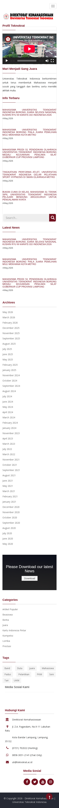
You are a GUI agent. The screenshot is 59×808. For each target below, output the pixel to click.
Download (29, 578)
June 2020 (7, 538)
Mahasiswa (48, 668)
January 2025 (9, 370)
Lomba (6, 640)
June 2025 (7, 354)
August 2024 (9, 391)
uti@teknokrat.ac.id (22, 762)
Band (7, 668)
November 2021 (11, 459)
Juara (5, 625)
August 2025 (9, 343)
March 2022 (8, 454)
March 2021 (8, 491)
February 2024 (10, 422)
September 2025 (11, 338)
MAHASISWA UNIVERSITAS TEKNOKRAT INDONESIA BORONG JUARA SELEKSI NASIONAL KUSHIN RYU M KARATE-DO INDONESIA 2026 (29, 112)
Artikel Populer (10, 609)
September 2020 (11, 522)
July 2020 (7, 533)
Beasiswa (7, 614)
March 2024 (8, 417)
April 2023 (7, 438)
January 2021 (9, 501)
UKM (16, 680)
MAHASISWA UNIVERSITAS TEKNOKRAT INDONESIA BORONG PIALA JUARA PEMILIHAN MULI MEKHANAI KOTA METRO (29, 132)
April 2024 (7, 412)
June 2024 (7, 401)
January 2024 (9, 428)
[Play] (6, 60)
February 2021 (10, 496)
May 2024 (7, 406)
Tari (6, 680)
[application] (29, 49)
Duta (19, 668)
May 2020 (7, 543)
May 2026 (7, 312)
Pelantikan (23, 674)
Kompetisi (7, 635)
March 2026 (8, 317)
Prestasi (6, 646)
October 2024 (9, 380)
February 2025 (10, 364)
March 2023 (8, 443)
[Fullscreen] (52, 60)
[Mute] (47, 60)
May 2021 (7, 485)
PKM (39, 674)
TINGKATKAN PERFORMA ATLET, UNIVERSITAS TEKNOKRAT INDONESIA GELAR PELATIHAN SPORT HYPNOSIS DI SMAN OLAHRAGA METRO (29, 174)
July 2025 (7, 349)
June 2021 (7, 480)
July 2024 (7, 396)
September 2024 (11, 385)
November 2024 (11, 375)
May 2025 (7, 359)
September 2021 (11, 470)
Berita (5, 619)
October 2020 (9, 517)
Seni (51, 674)
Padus (7, 674)
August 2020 (9, 528)
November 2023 (11, 433)
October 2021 (9, 464)
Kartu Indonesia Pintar (14, 630)
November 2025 (11, 333)
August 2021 (9, 475)
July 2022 (7, 449)
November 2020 (11, 512)
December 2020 (11, 506)
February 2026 (10, 322)
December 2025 (11, 327)
